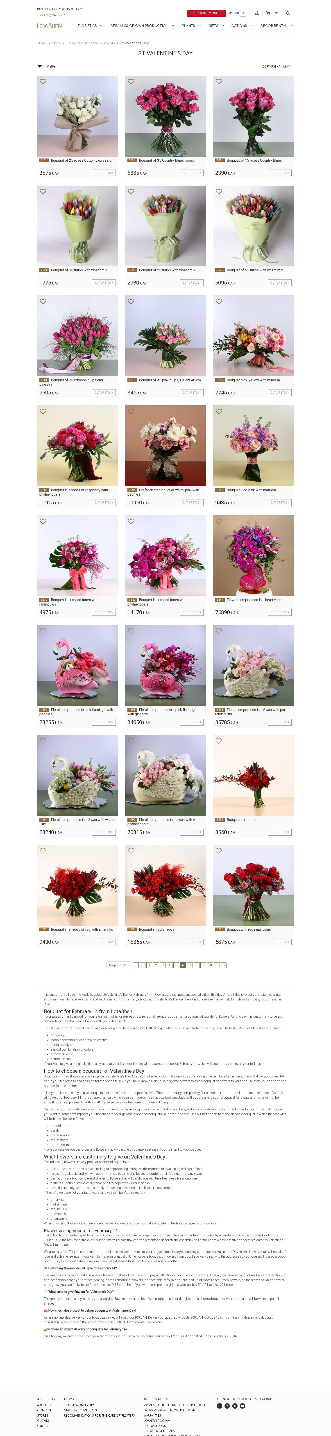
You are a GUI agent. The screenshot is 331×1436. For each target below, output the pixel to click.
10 (210, 965)
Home (42, 43)
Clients (43, 1420)
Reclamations (155, 1426)
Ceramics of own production (139, 26)
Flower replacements (161, 1431)
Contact (44, 1410)
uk (231, 12)
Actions (239, 26)
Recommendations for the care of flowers (99, 1415)
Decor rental (274, 26)
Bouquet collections (82, 43)
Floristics (87, 26)
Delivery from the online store (169, 1410)
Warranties (152, 1415)
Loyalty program (157, 1420)
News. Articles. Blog (80, 1410)
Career (42, 1426)
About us (44, 1405)
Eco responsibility (79, 1405)
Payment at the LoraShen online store (175, 1405)
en (243, 12)
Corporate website (206, 13)
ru (237, 12)
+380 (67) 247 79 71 (51, 15)
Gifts (213, 26)
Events (109, 43)
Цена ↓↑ (288, 66)
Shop (56, 43)
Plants (188, 26)
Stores (42, 1415)
